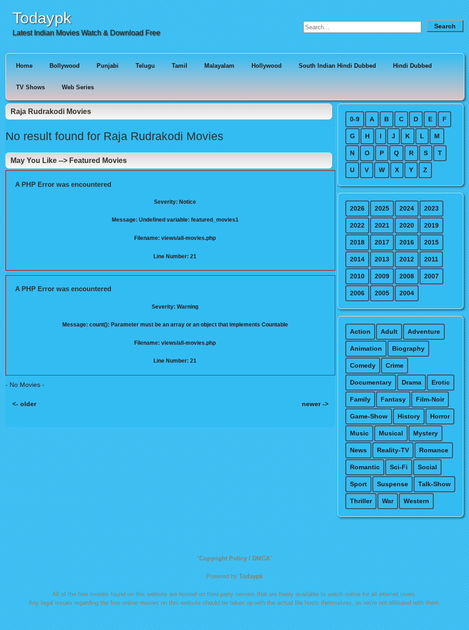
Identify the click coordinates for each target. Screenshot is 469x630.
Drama (411, 382)
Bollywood (64, 65)
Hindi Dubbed (412, 65)
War (387, 501)
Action (360, 331)
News (358, 450)
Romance (433, 450)
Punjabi (108, 65)
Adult (389, 331)
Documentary (371, 382)
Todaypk (41, 18)
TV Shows (30, 87)
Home (24, 65)
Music (359, 433)
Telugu (145, 65)
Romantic (365, 467)
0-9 (355, 119)
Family (360, 399)
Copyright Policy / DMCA (234, 558)
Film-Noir (430, 399)
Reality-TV (393, 450)
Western (416, 501)
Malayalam (219, 65)
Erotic (440, 382)
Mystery (425, 433)
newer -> (315, 403)
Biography (408, 348)
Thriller (361, 501)
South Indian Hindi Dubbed (337, 65)
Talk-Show (434, 484)
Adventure (424, 331)
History (409, 416)
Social (427, 467)
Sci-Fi (399, 467)
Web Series (78, 87)
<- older (24, 403)
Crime (395, 365)
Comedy (363, 365)
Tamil (179, 65)
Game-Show (368, 416)
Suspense (392, 484)
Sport (358, 484)
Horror (440, 416)
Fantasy (393, 399)
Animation (366, 348)
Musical (391, 433)
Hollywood (266, 65)
